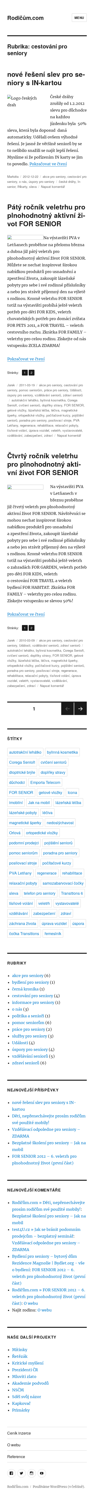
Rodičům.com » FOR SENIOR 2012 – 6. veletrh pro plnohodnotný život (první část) (48, 1296)
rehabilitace (45, 425)
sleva (33, 186)
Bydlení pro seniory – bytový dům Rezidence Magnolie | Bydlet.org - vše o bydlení (48, 1263)
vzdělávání (14, 435)
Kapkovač (21, 1403)
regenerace (27, 425)
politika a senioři (28, 1015)
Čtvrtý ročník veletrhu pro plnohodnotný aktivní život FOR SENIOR (44, 464)
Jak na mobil (39, 802)
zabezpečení (33, 435)
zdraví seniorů (73, 395)
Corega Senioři (73, 650)
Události (75, 390)
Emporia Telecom (45, 782)
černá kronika (25, 989)
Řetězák (19, 1356)
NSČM (18, 1390)
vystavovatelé (72, 430)
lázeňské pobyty (23, 812)
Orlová (14, 832)
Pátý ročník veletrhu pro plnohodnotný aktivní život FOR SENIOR (46, 215)
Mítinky (19, 1349)
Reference (16, 1456)
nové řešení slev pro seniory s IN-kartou (46, 78)
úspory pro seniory (41, 181)
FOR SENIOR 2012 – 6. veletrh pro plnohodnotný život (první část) (48, 1276)
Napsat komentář (53, 186)
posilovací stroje (59, 420)
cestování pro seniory (32, 995)
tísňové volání (17, 430)
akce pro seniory (54, 176)
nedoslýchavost (60, 822)
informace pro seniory (33, 1002)
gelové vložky (16, 410)
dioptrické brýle (22, 772)
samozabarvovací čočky (63, 883)
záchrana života (22, 923)
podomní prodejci (24, 843)
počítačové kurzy (58, 415)
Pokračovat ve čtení (48, 163)
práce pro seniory (56, 390)
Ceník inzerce (19, 1433)
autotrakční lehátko (25, 400)
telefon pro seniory (39, 893)
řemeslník (53, 933)
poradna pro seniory (33, 420)
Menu (79, 17)
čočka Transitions (24, 933)
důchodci (17, 782)
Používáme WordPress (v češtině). (59, 1487)
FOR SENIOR (74, 405)
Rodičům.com (25, 18)
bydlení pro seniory (30, 982)
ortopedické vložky (31, 415)
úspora (78, 923)
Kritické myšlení (27, 1363)
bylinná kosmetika (53, 400)
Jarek (11, 385)
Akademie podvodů (30, 1383)
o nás (23, 181)
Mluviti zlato (24, 1376)
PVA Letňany (20, 873)
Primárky (21, 1410)
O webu (31, 1303)
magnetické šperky (64, 660)
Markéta (13, 176)
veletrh (55, 430)
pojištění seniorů (72, 665)
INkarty (22, 186)
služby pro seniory (29, 1036)
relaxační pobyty (66, 425)
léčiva (55, 410)
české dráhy (67, 181)
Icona (72, 792)
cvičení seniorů (29, 405)
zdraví (48, 435)
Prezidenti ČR (25, 1369)
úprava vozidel (39, 430)
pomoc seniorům (30, 390)
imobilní (16, 802)
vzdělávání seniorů (48, 395)
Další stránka (80, 714)
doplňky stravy (52, 405)
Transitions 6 (72, 893)
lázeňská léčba (38, 410)
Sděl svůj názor (26, 1396)
